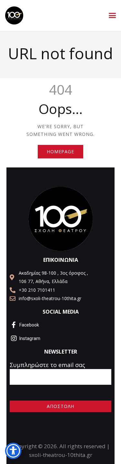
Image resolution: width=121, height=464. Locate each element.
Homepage (60, 151)
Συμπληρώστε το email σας (47, 365)
